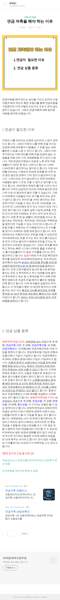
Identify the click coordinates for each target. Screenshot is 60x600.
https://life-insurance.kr (14, 507)
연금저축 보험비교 (16, 490)
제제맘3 (12, 3)
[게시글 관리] (14, 534)
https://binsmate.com (13, 486)
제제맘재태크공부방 (15, 558)
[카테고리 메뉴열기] (55, 4)
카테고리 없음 (30, 17)
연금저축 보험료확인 (17, 511)
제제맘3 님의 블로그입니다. (15, 562)
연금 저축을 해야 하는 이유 (30, 21)
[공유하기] (11, 534)
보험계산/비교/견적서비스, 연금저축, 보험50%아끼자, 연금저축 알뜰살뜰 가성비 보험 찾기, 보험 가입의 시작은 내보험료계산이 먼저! (20, 496)
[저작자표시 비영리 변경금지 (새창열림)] (34, 534)
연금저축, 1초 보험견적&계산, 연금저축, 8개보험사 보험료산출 (29, 517)
